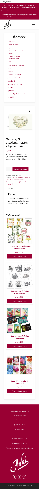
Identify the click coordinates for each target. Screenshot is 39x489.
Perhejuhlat (19, 182)
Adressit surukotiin (14, 75)
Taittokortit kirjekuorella (16, 51)
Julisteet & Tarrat (14, 78)
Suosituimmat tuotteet (16, 65)
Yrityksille (11, 97)
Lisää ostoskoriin (20, 169)
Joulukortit (11, 81)
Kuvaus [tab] (10, 189)
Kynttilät (11, 91)
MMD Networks (16, 485)
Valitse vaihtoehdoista (19, 256)
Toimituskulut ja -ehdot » (19, 443)
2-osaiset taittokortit (18, 177)
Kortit (11, 180)
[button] (34, 24)
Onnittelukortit (10, 182)
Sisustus (11, 87)
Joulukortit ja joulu (14, 56)
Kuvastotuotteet (19, 180)
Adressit (11, 53)
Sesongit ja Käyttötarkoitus (17, 94)
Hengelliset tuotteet (15, 84)
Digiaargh (29, 485)
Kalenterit (11, 42)
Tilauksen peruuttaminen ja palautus (19, 448)
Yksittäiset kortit (14, 59)
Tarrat (11, 48)
